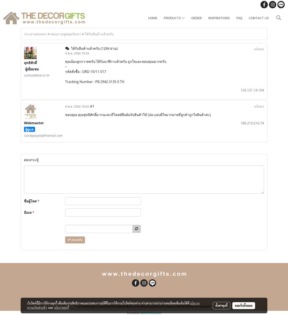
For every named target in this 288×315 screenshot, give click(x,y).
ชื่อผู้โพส (31, 201)
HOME (152, 17)
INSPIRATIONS (219, 17)
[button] (278, 18)
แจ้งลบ (259, 49)
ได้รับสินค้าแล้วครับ (99, 34)
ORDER (196, 17)
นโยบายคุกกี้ (61, 308)
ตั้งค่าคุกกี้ (221, 305)
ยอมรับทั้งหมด (244, 305)
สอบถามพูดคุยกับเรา (66, 34)
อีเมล (29, 212)
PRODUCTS (173, 17)
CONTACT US (259, 17)
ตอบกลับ (76, 240)
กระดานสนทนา (35, 34)
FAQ (239, 17)
